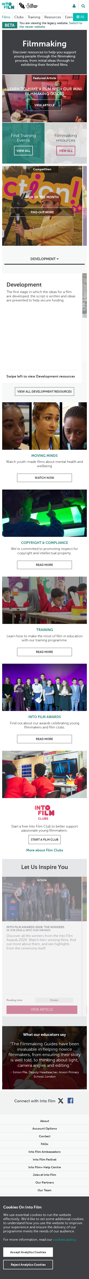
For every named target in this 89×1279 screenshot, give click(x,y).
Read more (44, 565)
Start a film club (44, 839)
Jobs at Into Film (44, 1174)
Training (34, 17)
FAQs (44, 1144)
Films (6, 17)
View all (23, 150)
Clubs (19, 17)
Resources (52, 17)
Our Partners (44, 1182)
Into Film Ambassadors (44, 1151)
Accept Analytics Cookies (28, 1252)
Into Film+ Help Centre (44, 1167)
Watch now (44, 477)
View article (44, 105)
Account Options (44, 1128)
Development (43, 259)
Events (70, 17)
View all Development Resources (44, 391)
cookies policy (64, 1240)
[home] (8, 5)
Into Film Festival (44, 1159)
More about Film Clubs (44, 850)
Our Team (44, 1190)
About (44, 1121)
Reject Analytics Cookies (28, 1264)
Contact (44, 1136)
